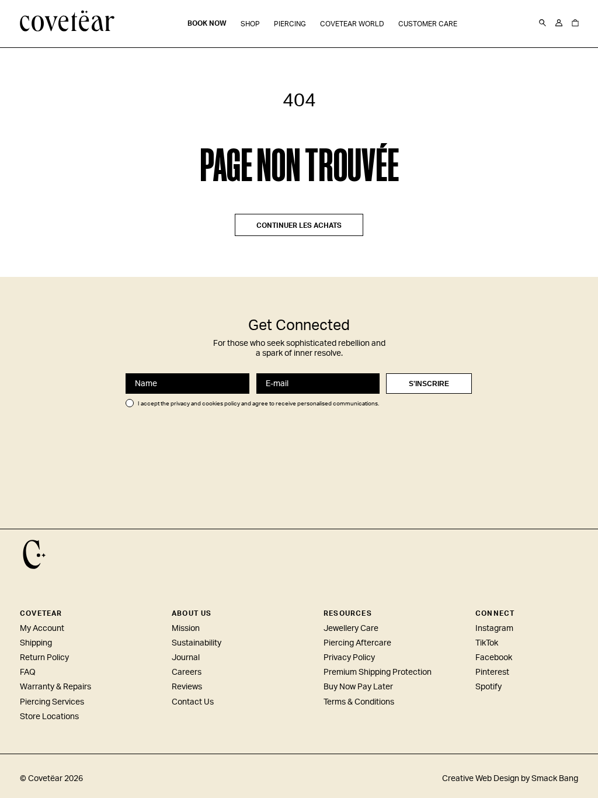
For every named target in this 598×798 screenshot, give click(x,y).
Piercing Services (52, 702)
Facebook (493, 658)
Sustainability (196, 643)
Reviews (187, 687)
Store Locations (49, 717)
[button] (250, 24)
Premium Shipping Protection (378, 672)
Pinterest (492, 672)
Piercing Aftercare (357, 643)
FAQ (28, 672)
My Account (42, 628)
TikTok (486, 643)
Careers (186, 672)
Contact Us (193, 702)
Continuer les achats (299, 225)
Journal (186, 658)
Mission (186, 628)
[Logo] (67, 22)
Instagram (494, 628)
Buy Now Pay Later (358, 687)
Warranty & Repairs (55, 687)
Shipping (36, 643)
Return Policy (44, 658)
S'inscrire (429, 384)
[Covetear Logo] (34, 554)
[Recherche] (542, 23)
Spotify (488, 687)
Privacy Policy (349, 658)
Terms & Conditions (359, 702)
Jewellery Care (351, 628)
